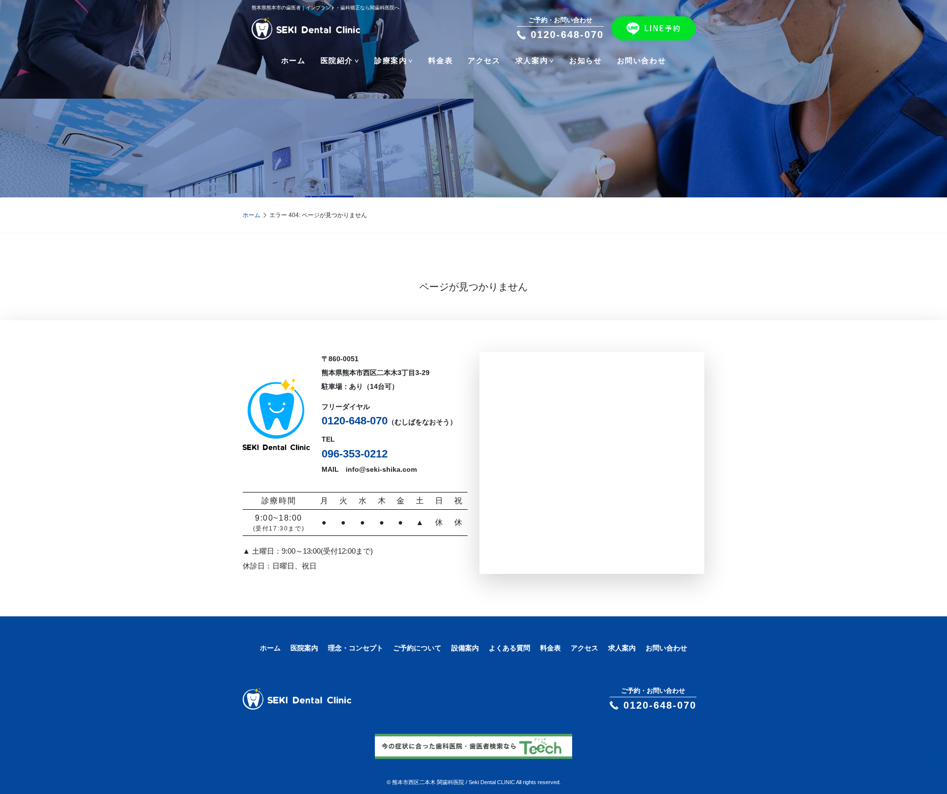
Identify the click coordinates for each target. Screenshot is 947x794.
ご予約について (417, 648)
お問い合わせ (641, 60)
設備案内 (465, 648)
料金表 (440, 60)
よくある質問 (509, 648)
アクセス (484, 60)
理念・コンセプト (355, 648)
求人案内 (622, 648)
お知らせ (585, 60)
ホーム (293, 60)
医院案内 (304, 648)
